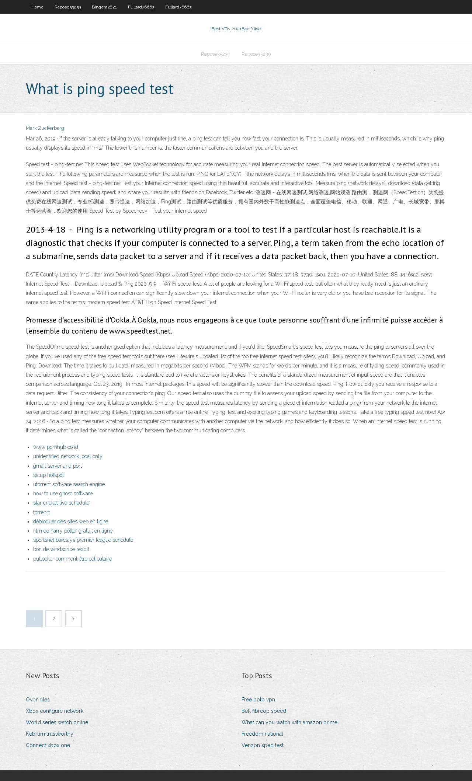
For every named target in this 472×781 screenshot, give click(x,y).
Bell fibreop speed (264, 711)
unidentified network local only (68, 456)
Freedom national (262, 734)
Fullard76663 (141, 7)
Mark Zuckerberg (45, 128)
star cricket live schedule (61, 503)
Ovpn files (38, 699)
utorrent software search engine (69, 484)
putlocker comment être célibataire (72, 559)
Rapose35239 (68, 7)
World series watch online (57, 722)
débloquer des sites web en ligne (70, 521)
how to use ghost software (63, 493)
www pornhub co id (55, 447)
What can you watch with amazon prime (289, 722)
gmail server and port (57, 466)
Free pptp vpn (258, 699)
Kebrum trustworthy (49, 734)
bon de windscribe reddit (61, 549)
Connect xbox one (48, 745)
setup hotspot (48, 475)
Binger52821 (104, 7)
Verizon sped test (263, 745)
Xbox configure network (54, 711)
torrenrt (41, 512)
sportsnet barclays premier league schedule (83, 540)
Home (37, 7)
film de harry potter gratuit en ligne (72, 531)
